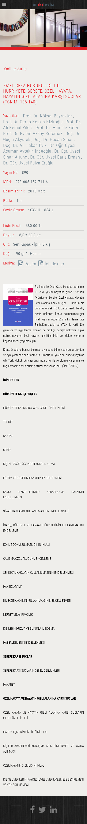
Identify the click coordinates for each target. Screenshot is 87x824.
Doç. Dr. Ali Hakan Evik (25, 145)
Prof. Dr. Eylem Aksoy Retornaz (33, 133)
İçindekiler (54, 263)
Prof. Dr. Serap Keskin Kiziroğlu (33, 121)
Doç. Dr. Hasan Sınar (53, 139)
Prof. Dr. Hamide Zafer (57, 127)
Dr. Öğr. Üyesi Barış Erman (55, 157)
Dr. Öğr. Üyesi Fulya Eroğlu (28, 163)
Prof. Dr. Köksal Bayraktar (47, 115)
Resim (29, 263)
